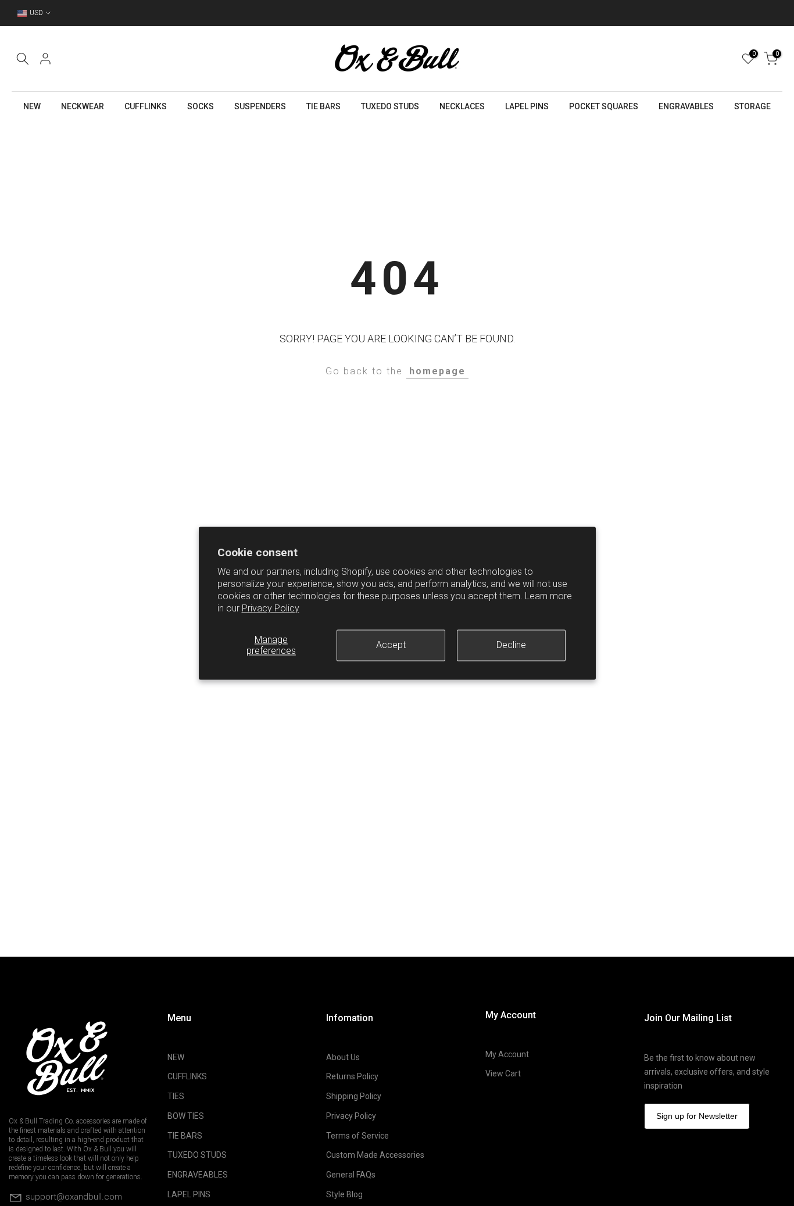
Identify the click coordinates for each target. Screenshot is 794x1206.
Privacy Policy (270, 608)
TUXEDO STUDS (390, 106)
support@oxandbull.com (74, 1196)
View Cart (503, 1073)
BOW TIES (185, 1116)
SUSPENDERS (260, 106)
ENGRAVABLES (686, 106)
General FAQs (350, 1174)
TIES (175, 1096)
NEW (32, 106)
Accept (391, 644)
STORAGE (752, 106)
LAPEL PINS (527, 106)
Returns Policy (352, 1076)
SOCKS (200, 106)
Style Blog (344, 1194)
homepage (437, 371)
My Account (507, 1054)
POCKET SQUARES (603, 106)
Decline (511, 644)
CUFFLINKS (145, 106)
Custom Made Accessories (375, 1155)
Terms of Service (357, 1135)
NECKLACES (462, 106)
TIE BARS (323, 106)
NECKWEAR (82, 106)
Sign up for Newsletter (697, 1116)
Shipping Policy (353, 1096)
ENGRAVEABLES (197, 1174)
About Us (343, 1057)
